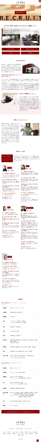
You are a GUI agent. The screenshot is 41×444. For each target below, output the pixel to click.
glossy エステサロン (28, 428)
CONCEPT (9, 432)
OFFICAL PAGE (20, 435)
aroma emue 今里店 (19, 428)
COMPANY (31, 433)
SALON (13, 432)
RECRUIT (21, 432)
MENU (17, 432)
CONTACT (36, 433)
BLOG (19, 433)
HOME (4, 432)
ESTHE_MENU (35, 432)
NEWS (23, 433)
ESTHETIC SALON (28, 432)
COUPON (4, 433)
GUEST (26, 433)
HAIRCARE (15, 433)
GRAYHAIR (9, 433)
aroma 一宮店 (11, 428)
